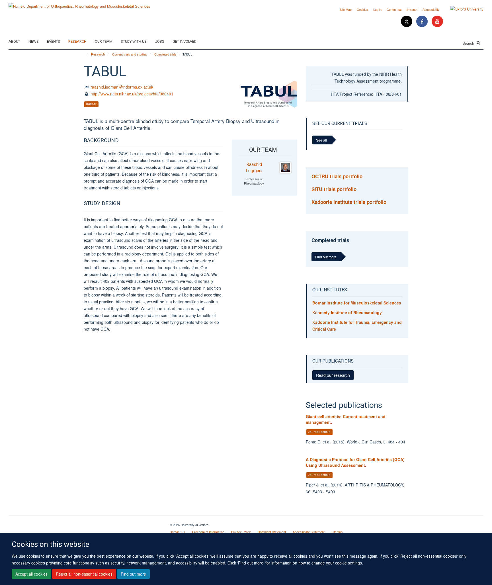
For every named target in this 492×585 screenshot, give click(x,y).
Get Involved (184, 41)
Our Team (103, 41)
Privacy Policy (241, 531)
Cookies (362, 9)
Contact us (394, 9)
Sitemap (337, 531)
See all (321, 140)
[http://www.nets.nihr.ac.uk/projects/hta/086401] (268, 94)
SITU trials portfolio (333, 189)
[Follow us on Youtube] (437, 21)
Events (53, 41)
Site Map (346, 9)
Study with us (134, 41)
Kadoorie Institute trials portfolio (348, 202)
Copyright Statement (272, 531)
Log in (377, 9)
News (33, 41)
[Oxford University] (462, 9)
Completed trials (165, 54)
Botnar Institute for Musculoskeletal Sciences (356, 303)
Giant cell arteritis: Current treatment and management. (346, 419)
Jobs (159, 41)
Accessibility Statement (309, 531)
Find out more (133, 574)
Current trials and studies (129, 54)
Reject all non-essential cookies (84, 574)
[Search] (478, 43)
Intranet (412, 9)
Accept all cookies (31, 574)
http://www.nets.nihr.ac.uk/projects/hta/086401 (132, 94)
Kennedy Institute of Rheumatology (347, 312)
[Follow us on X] (407, 21)
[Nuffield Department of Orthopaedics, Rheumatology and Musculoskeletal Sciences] (79, 4)
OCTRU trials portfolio (336, 176)
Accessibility (431, 9)
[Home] (84, 54)
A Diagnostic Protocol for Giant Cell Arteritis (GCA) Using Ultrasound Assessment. (355, 462)
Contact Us (177, 531)
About (14, 41)
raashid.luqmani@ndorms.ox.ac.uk (122, 87)
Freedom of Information (208, 531)
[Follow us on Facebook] (422, 21)
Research (77, 41)
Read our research (333, 375)
